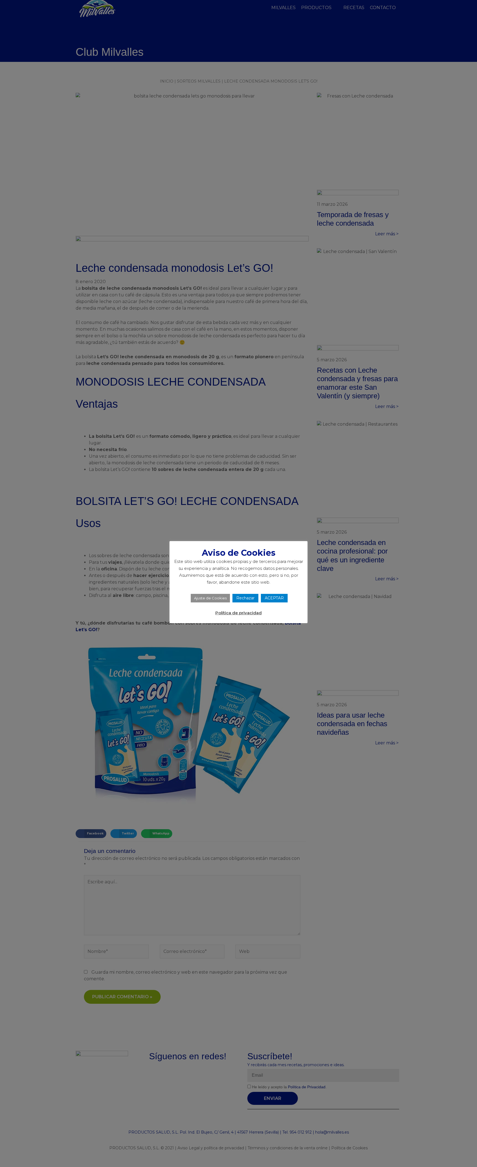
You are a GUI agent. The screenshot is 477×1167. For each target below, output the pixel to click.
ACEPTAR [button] (274, 598)
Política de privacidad (238, 612)
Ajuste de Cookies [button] (210, 598)
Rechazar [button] (245, 598)
